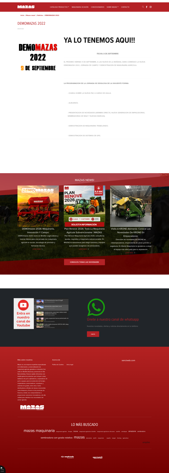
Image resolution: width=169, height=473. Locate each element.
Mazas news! (30, 15)
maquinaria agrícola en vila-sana (106, 431)
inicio (22, 15)
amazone (132, 431)
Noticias (40, 15)
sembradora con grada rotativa (56, 437)
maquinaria (101, 438)
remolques (124, 431)
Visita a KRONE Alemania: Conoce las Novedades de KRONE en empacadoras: (131, 232)
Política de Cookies (58, 365)
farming (119, 438)
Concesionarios (97, 7)
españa (109, 438)
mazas (79, 437)
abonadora (89, 438)
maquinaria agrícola (61, 431)
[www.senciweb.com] (97, 457)
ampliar (146, 442)
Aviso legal (70, 365)
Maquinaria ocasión (80, 7)
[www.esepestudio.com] (67, 457)
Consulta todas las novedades (84, 262)
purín (94, 438)
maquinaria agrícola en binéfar (87, 431)
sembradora (141, 431)
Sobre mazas (112, 7)
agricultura (125, 438)
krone (76, 431)
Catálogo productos (58, 7)
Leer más (37, 249)
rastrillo (118, 431)
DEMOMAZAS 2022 (52, 15)
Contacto (125, 7)
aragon (114, 438)
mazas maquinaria (39, 430)
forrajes (70, 431)
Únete (93, 334)
